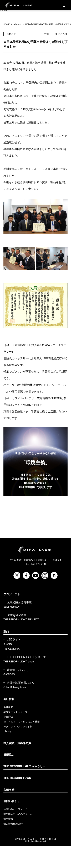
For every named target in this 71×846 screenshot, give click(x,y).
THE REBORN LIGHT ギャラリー (24, 766)
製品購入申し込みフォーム (17, 814)
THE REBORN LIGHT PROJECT (21, 619)
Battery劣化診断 (17, 615)
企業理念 (8, 716)
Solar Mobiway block (14, 687)
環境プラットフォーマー (16, 712)
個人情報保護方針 (13, 823)
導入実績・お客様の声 (17, 743)
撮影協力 (8, 755)
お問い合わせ (11, 801)
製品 (6, 631)
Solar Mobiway (11, 606)
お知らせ (8, 789)
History (7, 731)
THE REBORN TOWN (17, 778)
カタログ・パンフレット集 (17, 726)
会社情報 (8, 699)
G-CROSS (9, 674)
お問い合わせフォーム (15, 809)
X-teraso (8, 644)
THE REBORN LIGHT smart (18, 661)
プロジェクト (11, 594)
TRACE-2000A (11, 648)
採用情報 (8, 818)
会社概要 (8, 707)
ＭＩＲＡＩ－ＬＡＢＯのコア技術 (21, 721)
